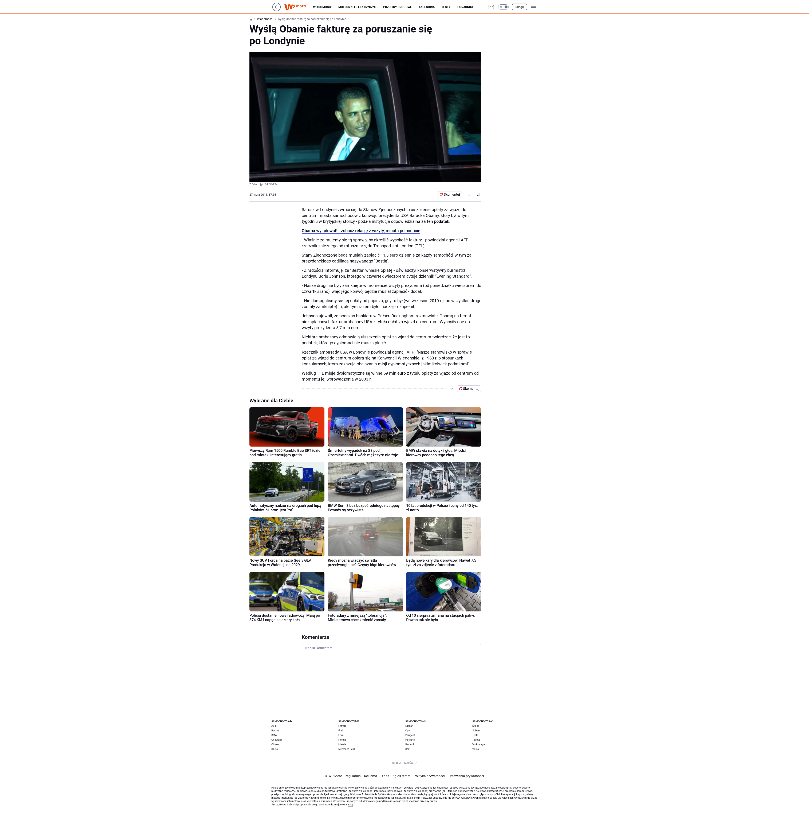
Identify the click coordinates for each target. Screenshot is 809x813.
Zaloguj (519, 7)
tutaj (350, 804)
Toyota (476, 739)
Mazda (342, 744)
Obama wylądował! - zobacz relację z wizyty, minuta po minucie (361, 230)
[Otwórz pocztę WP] (491, 7)
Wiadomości (322, 7)
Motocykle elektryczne (357, 7)
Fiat (340, 730)
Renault (409, 744)
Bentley (275, 730)
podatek (441, 221)
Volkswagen (479, 744)
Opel (407, 730)
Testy (446, 7)
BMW (274, 735)
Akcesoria (427, 7)
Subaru (476, 730)
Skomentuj (452, 194)
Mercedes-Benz (346, 749)
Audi (274, 725)
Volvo (475, 749)
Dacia (274, 749)
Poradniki (465, 7)
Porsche (410, 739)
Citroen (275, 744)
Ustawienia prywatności (465, 776)
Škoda (476, 725)
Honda (342, 739)
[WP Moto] (298, 7)
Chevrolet (276, 739)
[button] (503, 6)
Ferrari (342, 725)
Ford (341, 735)
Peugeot (410, 735)
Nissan (409, 725)
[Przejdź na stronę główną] (276, 10)
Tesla (475, 735)
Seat (407, 749)
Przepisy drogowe (397, 7)
